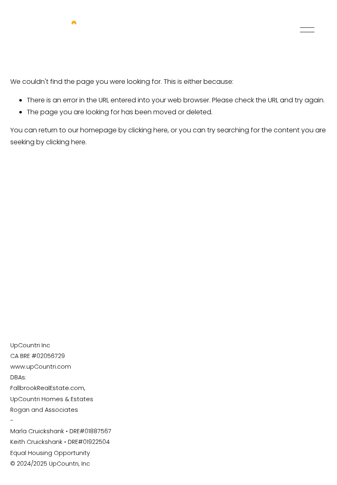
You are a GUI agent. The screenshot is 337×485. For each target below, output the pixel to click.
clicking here (148, 130)
